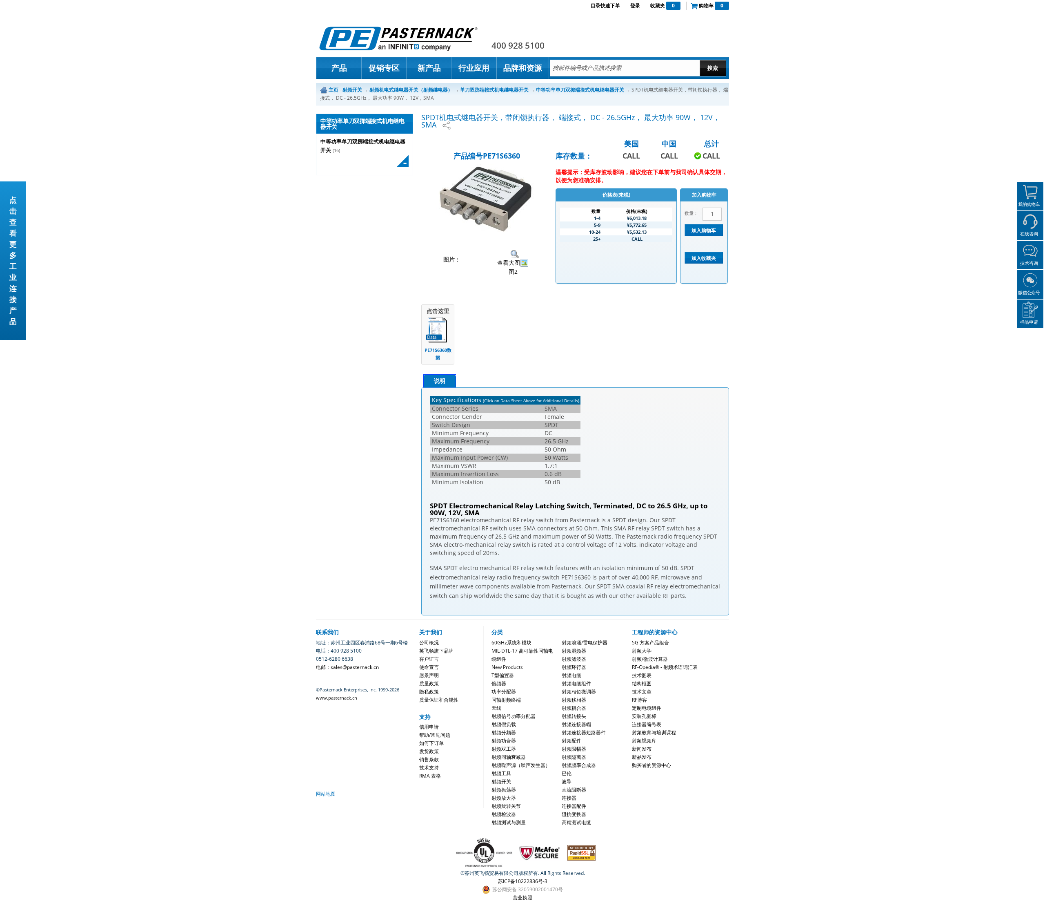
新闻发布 (641, 748)
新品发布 (641, 757)
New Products (507, 667)
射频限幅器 (574, 748)
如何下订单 (431, 743)
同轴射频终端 (506, 699)
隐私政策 (429, 691)
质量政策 (429, 683)
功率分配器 (503, 691)
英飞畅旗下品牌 (436, 650)
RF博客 (639, 699)
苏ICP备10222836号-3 (522, 881)
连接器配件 (574, 806)
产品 (339, 68)
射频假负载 (503, 724)
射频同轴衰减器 (508, 757)
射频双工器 (503, 748)
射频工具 (501, 773)
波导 (566, 781)
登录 (635, 5)
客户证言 (429, 658)
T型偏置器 (502, 675)
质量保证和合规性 (438, 699)
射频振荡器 (503, 789)
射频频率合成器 (579, 765)
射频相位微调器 (579, 691)
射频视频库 (644, 740)
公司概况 (429, 642)
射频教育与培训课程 (654, 732)
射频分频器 (503, 732)
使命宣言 (429, 667)
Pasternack (398, 38)
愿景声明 (429, 675)
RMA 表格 (430, 775)
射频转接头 (574, 716)
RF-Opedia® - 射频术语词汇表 (665, 667)
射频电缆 (571, 675)
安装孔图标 (644, 716)
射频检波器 (503, 814)
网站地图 (326, 793)
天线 (496, 707)
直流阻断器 (574, 789)
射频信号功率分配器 (513, 716)
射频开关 (501, 781)
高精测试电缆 (576, 822)
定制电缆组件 (646, 707)
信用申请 (429, 726)
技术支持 (429, 767)
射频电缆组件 (576, 683)
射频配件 (571, 740)
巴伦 (566, 773)
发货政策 (429, 751)
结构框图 (641, 683)
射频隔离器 (574, 757)
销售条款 (429, 759)
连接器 (569, 797)
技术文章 (641, 691)
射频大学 (641, 650)
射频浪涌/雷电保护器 (584, 642)
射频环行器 (574, 667)
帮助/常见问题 (434, 734)
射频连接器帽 (576, 724)
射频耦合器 (574, 707)
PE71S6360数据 (438, 353)
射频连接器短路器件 (584, 732)
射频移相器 (574, 699)
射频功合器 (503, 740)
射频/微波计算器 (650, 658)
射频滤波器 (574, 658)
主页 (333, 89)
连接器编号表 (646, 724)
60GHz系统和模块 (511, 642)
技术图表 (641, 675)
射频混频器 (574, 650)
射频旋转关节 (506, 806)
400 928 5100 (518, 45)
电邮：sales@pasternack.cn (347, 667)
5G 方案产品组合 (650, 642)
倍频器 (498, 683)
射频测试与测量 (508, 822)
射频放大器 (503, 797)
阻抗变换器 (574, 814)
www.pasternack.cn (336, 698)
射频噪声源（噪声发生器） (520, 765)
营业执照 (522, 897)
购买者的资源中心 (651, 765)
